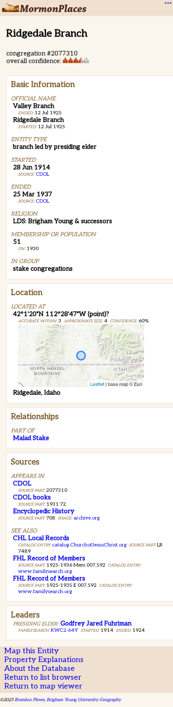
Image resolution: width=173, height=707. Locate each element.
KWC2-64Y (64, 630)
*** (167, 4)
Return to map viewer (43, 686)
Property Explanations (44, 659)
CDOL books (32, 497)
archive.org (86, 518)
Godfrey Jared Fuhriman (95, 623)
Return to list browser (42, 677)
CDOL (42, 174)
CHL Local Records (41, 538)
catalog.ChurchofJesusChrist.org (89, 545)
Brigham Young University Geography (84, 699)
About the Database (39, 668)
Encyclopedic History (43, 511)
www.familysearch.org (45, 571)
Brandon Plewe (30, 699)
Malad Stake (31, 438)
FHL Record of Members (49, 558)
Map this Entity (31, 650)
